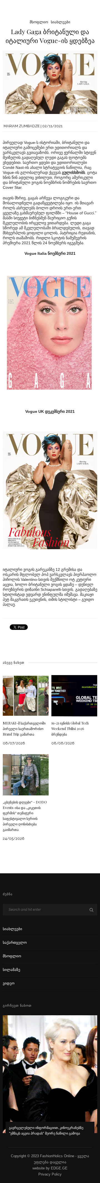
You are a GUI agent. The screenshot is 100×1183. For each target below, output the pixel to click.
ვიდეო (8, 983)
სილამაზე (11, 970)
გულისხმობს (73, 172)
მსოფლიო (39, 22)
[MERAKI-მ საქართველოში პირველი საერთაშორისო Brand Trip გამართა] (26, 695)
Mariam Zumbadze (22, 126)
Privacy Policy (50, 1174)
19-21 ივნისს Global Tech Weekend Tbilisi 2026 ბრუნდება (70, 728)
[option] (50, 1079)
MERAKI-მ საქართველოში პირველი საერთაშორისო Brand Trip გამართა (24, 728)
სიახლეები (60, 22)
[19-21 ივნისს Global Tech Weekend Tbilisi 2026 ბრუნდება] (74, 695)
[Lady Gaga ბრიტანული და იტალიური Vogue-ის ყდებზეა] (50, 82)
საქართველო (15, 942)
